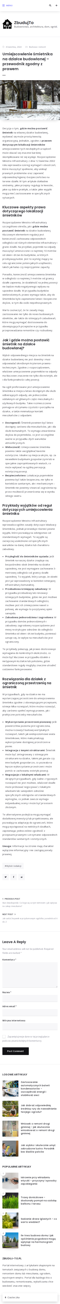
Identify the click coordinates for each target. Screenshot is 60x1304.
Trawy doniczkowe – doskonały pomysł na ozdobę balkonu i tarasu (38, 1200)
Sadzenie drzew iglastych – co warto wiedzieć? (39, 1220)
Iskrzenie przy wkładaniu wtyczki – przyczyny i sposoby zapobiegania (38, 1181)
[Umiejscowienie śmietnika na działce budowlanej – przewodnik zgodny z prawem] (30, 100)
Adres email (9, 1006)
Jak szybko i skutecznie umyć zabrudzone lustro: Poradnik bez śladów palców (38, 1148)
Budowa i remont (37, 46)
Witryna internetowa (13, 1020)
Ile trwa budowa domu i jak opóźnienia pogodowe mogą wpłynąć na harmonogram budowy (38, 1240)
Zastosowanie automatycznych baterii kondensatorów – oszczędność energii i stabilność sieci (35, 1089)
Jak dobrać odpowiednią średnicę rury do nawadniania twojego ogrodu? (39, 1109)
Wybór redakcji (13, 865)
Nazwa (6, 992)
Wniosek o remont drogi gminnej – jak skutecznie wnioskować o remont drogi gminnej (37, 1128)
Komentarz (9, 959)
